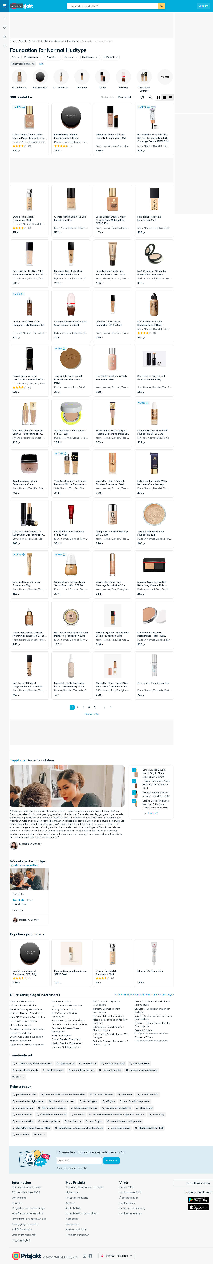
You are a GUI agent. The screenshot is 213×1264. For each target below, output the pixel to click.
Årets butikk (73, 1208)
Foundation (72, 41)
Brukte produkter (76, 1229)
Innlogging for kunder (25, 1224)
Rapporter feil (92, 713)
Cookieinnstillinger (130, 1213)
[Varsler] (4, 36)
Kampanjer (72, 1224)
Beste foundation (40, 760)
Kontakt (17, 1203)
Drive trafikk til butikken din (29, 1218)
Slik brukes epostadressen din (71, 1168)
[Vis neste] (110, 707)
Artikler (70, 1203)
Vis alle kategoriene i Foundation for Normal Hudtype (144, 994)
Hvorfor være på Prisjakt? (27, 1213)
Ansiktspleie (57, 41)
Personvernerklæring (132, 1208)
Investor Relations (77, 1197)
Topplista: (18, 760)
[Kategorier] (4, 6)
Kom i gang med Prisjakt (26, 1187)
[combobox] (112, 6)
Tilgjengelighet (21, 1240)
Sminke (44, 41)
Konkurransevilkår (130, 1192)
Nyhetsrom (72, 1192)
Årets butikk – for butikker (81, 1213)
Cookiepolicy (127, 1203)
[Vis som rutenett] (158, 97)
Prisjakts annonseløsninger (28, 1208)
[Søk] (161, 6)
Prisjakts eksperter (77, 1234)
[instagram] (84, 1256)
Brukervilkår (126, 1187)
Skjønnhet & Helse (28, 41)
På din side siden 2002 (26, 1192)
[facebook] (90, 1256)
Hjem (12, 41)
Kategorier (72, 1218)
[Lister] (4, 27)
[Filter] (4, 46)
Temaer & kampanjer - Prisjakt (84, 1187)
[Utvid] (4, 18)
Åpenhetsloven (129, 1197)
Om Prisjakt (19, 1197)
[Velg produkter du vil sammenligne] (142, 97)
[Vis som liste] (164, 97)
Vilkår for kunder (22, 1229)
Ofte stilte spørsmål (24, 1234)
